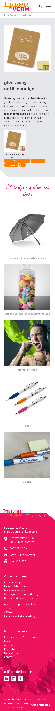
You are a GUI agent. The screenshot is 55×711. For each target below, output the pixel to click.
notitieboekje (11, 165)
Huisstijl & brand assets (17, 586)
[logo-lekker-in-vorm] (23, 6)
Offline (8, 612)
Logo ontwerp (12, 582)
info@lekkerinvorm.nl (22, 554)
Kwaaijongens (9, 703)
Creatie (8, 608)
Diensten (9, 641)
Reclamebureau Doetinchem (20, 637)
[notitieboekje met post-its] (27, 48)
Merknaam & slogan (15, 590)
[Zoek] (39, 7)
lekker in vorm (38, 161)
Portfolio (9, 649)
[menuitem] (39, 6)
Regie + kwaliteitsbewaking (19, 616)
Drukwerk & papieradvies (18, 598)
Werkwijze (10, 645)
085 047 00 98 (18, 548)
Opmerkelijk (11, 652)
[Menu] (46, 6)
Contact (8, 656)
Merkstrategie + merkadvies (20, 604)
